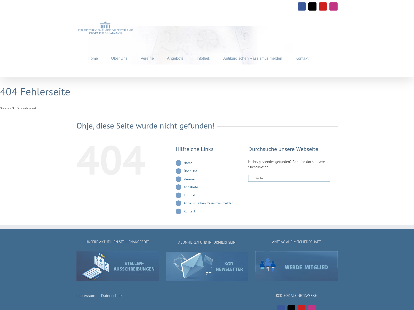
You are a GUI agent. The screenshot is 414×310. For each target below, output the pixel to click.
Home (188, 163)
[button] (323, 57)
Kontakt (189, 211)
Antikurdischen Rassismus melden (208, 203)
